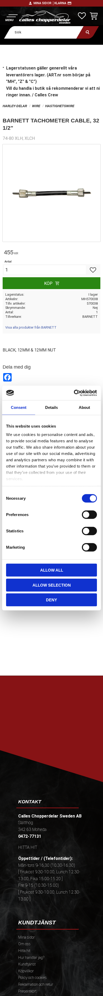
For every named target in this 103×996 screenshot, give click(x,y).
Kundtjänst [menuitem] (27, 964)
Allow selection (51, 585)
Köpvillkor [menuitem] (26, 971)
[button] (11, 17)
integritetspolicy (51, 744)
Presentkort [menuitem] (27, 991)
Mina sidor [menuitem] (26, 937)
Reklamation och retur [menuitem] (35, 984)
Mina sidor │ (44, 3)
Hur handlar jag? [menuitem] (31, 957)
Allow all (51, 570)
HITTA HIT (27, 847)
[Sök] (87, 32)
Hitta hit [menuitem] (24, 951)
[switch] (89, 515)
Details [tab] (51, 407)
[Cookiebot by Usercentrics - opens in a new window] (74, 392)
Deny (51, 600)
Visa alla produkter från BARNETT (31, 327)
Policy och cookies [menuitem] (32, 977)
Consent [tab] (18, 407)
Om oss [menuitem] (24, 944)
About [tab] (84, 407)
